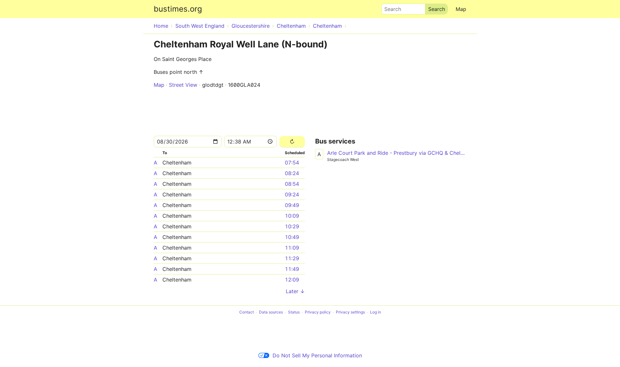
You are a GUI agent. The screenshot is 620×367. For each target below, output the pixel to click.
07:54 (292, 162)
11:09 (292, 247)
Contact (246, 312)
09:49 (292, 205)
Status (294, 312)
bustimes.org (178, 9)
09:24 (292, 194)
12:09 (292, 279)
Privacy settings (350, 312)
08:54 (292, 184)
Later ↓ (295, 291)
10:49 (292, 237)
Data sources (271, 312)
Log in (375, 312)
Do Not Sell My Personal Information (317, 355)
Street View (183, 85)
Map (461, 9)
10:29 (292, 226)
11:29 (292, 258)
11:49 (292, 269)
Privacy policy (318, 312)
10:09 (292, 216)
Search (389, 7)
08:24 (292, 173)
